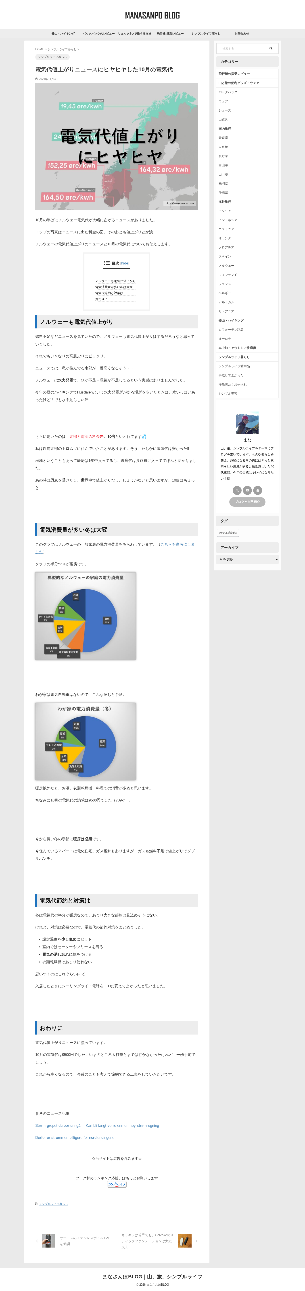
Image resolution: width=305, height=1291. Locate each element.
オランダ (225, 238)
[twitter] (237, 490)
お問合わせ (242, 33)
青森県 (223, 137)
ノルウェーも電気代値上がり (117, 281)
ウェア (223, 101)
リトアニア (226, 311)
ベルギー (225, 293)
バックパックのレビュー (99, 33)
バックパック (228, 92)
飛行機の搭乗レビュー (234, 74)
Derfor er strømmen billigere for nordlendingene (74, 1137)
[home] (257, 490)
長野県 (223, 156)
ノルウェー (226, 265)
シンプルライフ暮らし (206, 33)
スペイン (225, 256)
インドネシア (228, 220)
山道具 (223, 119)
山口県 (223, 174)
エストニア (226, 229)
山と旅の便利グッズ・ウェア (239, 83)
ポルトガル (226, 302)
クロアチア (226, 247)
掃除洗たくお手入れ (233, 384)
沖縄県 (223, 192)
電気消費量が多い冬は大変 (115, 287)
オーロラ (225, 338)
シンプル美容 (228, 393)
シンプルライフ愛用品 (234, 366)
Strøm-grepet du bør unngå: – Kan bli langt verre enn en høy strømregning (97, 1125)
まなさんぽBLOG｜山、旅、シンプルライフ (152, 1276)
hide (124, 263)
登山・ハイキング (63, 33)
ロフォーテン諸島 (231, 329)
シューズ (225, 110)
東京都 (223, 147)
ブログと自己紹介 (247, 502)
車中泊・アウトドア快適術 (237, 348)
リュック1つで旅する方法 (134, 33)
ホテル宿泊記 (228, 533)
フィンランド (228, 275)
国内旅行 (225, 128)
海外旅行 (225, 201)
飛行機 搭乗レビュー (170, 33)
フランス (225, 284)
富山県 (223, 165)
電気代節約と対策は (110, 293)
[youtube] (247, 490)
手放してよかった (231, 375)
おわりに (103, 299)
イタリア (225, 211)
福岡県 (223, 183)
